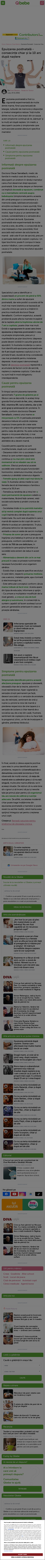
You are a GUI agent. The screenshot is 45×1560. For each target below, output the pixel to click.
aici (22, 1535)
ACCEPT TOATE (22, 1554)
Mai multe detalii (11, 1529)
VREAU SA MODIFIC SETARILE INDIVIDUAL (22, 1557)
